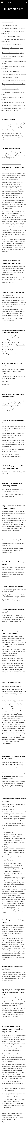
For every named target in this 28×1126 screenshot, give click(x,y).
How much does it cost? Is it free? (11, 45)
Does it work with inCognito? (10, 71)
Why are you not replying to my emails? (13, 28)
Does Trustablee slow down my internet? (14, 74)
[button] (2, 2)
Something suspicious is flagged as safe (13, 102)
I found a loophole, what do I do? (11, 36)
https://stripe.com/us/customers (11, 456)
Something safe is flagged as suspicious (13, 105)
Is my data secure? (7, 22)
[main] (14, 9)
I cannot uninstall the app (9, 25)
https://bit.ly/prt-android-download (12, 354)
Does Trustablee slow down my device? (13, 81)
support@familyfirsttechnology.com (12, 197)
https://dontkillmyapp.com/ (11, 867)
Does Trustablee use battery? (10, 77)
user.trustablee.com (8, 411)
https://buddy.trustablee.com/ (10, 1016)
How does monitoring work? (10, 89)
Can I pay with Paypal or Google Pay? (12, 53)
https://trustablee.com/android (13, 877)
